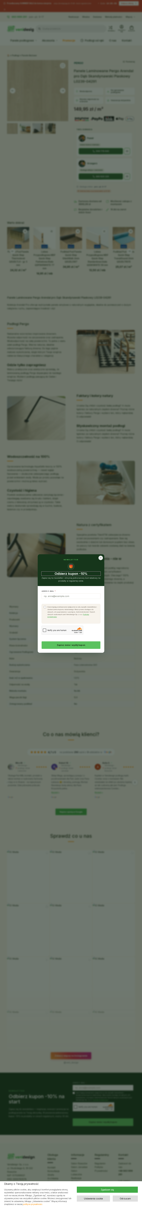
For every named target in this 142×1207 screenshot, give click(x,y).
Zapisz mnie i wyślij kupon (71, 645)
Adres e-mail (49, 591)
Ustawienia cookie (93, 1198)
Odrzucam (125, 1198)
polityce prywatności (32, 1204)
